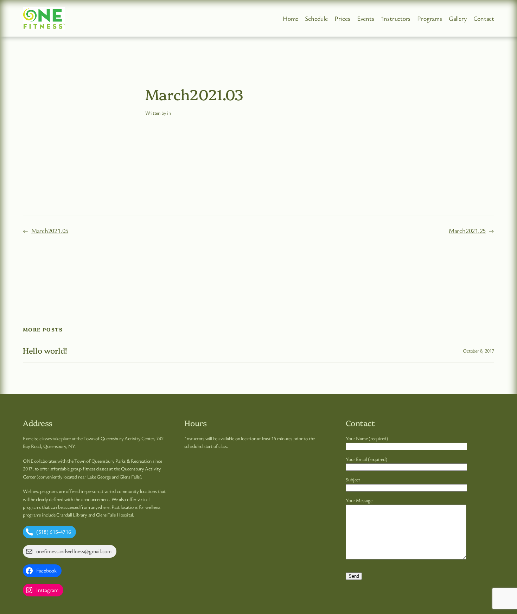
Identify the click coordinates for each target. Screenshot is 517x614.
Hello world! (45, 350)
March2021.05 (49, 230)
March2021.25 (467, 230)
